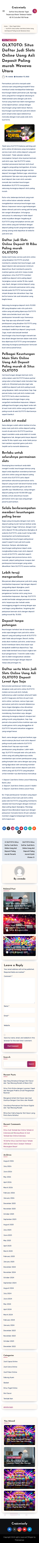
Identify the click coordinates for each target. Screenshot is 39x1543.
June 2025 (8, 1235)
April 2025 (7, 1246)
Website (7, 1025)
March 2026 (8, 1187)
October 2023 (9, 1341)
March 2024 (8, 1315)
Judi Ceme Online (10, 1367)
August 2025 (9, 1225)
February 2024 (9, 1320)
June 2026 (8, 1172)
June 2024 (8, 1299)
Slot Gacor (8, 1393)
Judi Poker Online (10, 1372)
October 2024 (9, 1278)
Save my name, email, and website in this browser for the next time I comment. (19, 1039)
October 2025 (9, 1214)
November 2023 (10, 1336)
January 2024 (9, 1325)
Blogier (30, 1537)
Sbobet (6, 1383)
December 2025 (10, 1203)
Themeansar (19, 1540)
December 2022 (10, 1346)
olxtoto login (8, 1407)
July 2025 (7, 1230)
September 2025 (10, 1219)
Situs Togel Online (9, 40)
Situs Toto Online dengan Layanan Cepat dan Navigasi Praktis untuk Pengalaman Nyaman (19, 1090)
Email (6, 1016)
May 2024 (7, 1304)
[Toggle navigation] (3, 11)
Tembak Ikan (8, 1399)
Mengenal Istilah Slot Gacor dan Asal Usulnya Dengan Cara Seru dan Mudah (18, 1099)
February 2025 (9, 1256)
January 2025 (9, 1262)
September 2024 (10, 1283)
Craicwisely (19, 7)
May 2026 (7, 1177)
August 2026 (9, 1161)
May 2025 (7, 1240)
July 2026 (7, 1166)
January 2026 (9, 1198)
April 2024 (8, 1309)
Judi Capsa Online (10, 1361)
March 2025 (8, 1251)
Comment (8, 976)
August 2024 (9, 1288)
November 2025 (10, 1209)
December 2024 (10, 1267)
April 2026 (8, 1182)
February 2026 (9, 1193)
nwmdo (10, 77)
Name (6, 1006)
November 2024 (10, 1272)
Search (7, 1057)
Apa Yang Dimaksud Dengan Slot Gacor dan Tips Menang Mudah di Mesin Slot (19, 1082)
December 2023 (10, 1331)
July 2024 (7, 1293)
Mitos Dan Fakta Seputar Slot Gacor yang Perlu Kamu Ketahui (19, 1114)
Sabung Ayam (9, 1377)
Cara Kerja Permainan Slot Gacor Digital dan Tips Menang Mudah (19, 1107)
